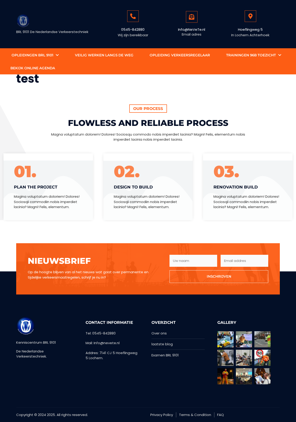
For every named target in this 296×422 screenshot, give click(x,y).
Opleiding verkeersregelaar (180, 55)
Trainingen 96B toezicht (251, 55)
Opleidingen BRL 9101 (32, 55)
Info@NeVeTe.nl (191, 29)
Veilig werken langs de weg (104, 55)
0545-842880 (133, 29)
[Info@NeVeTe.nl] (191, 17)
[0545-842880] (133, 16)
